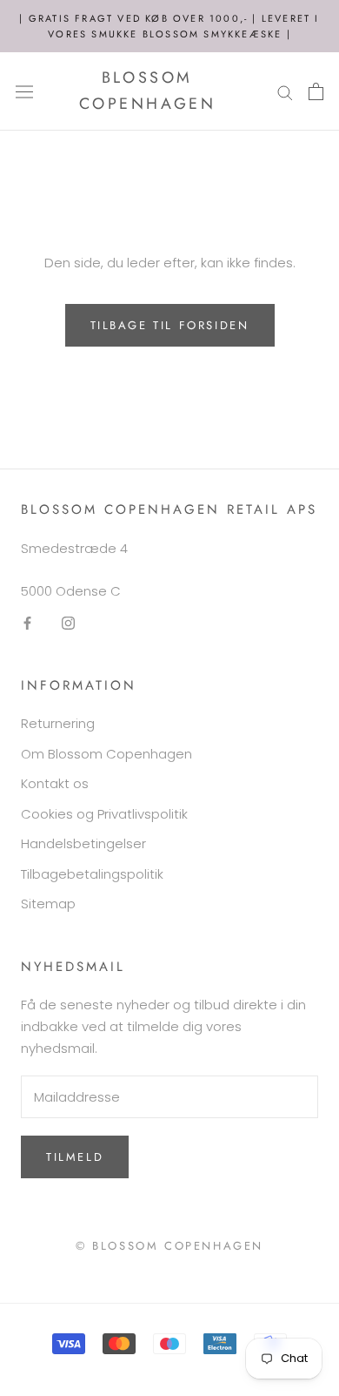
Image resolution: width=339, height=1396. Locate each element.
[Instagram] (68, 623)
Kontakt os (55, 783)
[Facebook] (27, 623)
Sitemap (48, 903)
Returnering (58, 723)
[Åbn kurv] (316, 91)
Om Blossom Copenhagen (106, 754)
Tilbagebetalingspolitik (92, 874)
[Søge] (285, 91)
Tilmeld (74, 1157)
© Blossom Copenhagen (169, 1246)
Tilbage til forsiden (169, 325)
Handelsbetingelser (83, 843)
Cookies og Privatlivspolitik (104, 814)
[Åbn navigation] (24, 91)
